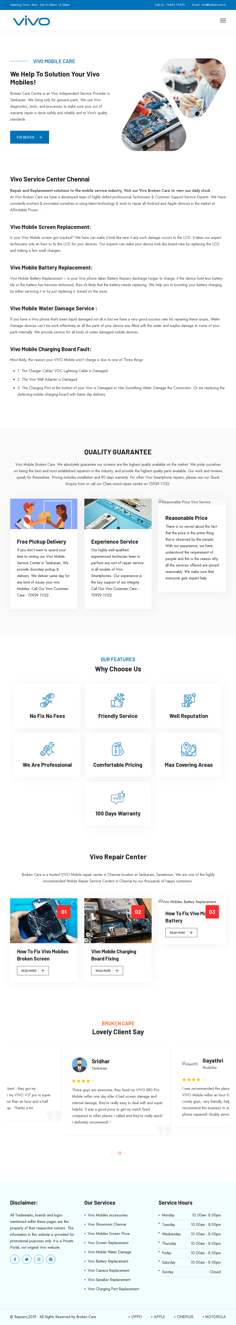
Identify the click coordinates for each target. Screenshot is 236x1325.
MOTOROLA (215, 1316)
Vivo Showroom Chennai (107, 1224)
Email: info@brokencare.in (209, 5)
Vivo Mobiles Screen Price (109, 1233)
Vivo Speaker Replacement (109, 1279)
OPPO (136, 1316)
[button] (119, 1153)
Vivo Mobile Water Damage (109, 1252)
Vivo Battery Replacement (108, 1261)
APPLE (159, 1316)
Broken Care (86, 1316)
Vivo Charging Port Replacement (113, 1289)
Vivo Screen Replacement (108, 1242)
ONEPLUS (185, 1316)
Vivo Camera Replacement (108, 1270)
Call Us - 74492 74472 (170, 5)
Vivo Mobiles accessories (108, 1215)
